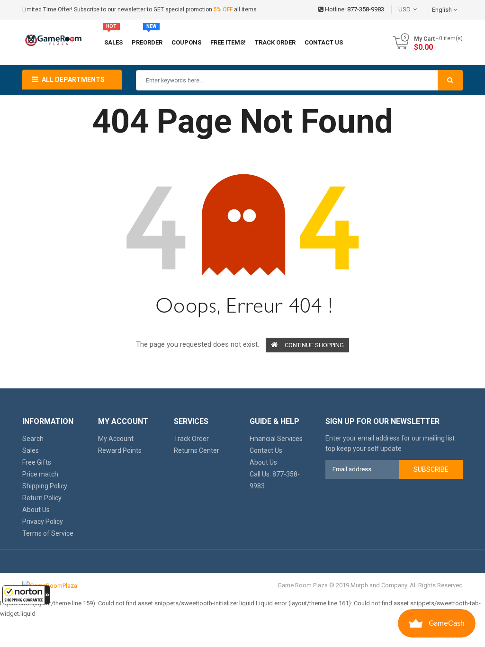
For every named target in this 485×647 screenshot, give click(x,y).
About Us (36, 509)
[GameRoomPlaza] (49, 585)
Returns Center (196, 450)
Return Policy (42, 498)
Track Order (191, 438)
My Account (116, 438)
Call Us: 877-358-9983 (275, 480)
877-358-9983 (365, 9)
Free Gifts (36, 462)
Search (33, 438)
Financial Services (276, 438)
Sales (30, 450)
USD (419, 9)
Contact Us (266, 450)
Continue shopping (314, 345)
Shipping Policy (44, 486)
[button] (26, 594)
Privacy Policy (42, 521)
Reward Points (120, 450)
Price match (40, 474)
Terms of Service (47, 533)
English (442, 9)
